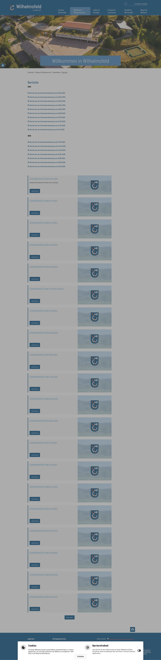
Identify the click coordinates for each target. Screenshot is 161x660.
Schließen (80, 656)
